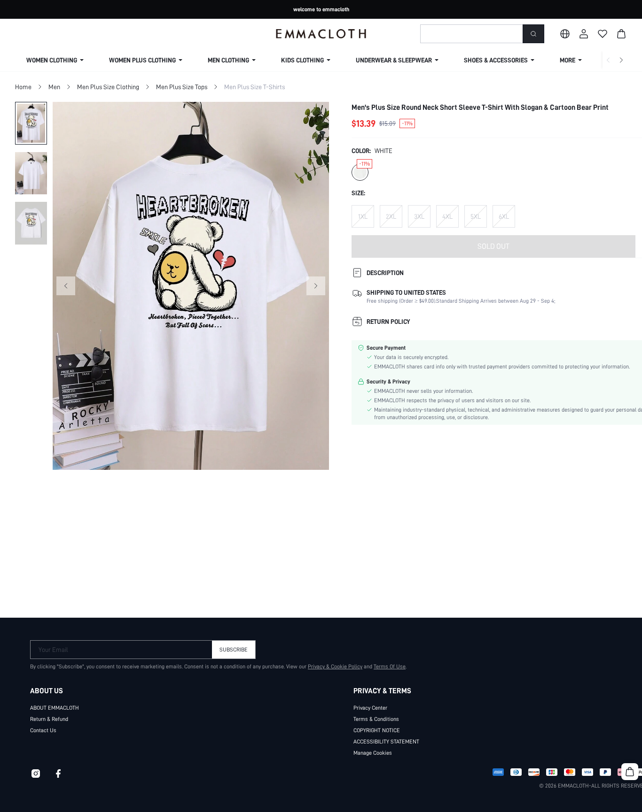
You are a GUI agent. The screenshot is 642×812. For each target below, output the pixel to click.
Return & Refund (49, 719)
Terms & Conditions (376, 719)
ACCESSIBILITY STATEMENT (386, 741)
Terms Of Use (390, 666)
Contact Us (43, 730)
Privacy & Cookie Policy (335, 666)
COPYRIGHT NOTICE (376, 730)
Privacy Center (370, 708)
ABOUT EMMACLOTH (54, 708)
